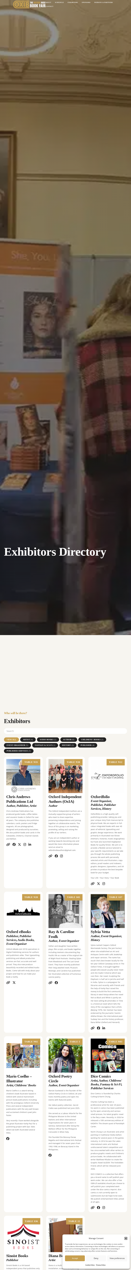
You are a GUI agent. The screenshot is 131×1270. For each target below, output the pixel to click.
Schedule (59, 2)
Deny (96, 1258)
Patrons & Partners (103, 2)
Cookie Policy (90, 1265)
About (48, 2)
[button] (126, 1238)
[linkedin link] (29, 845)
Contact (49, 6)
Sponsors (86, 2)
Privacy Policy (101, 1265)
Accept (75, 1258)
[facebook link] (14, 845)
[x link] (19, 845)
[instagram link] (24, 845)
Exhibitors (73, 2)
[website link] (8, 845)
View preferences (117, 1258)
